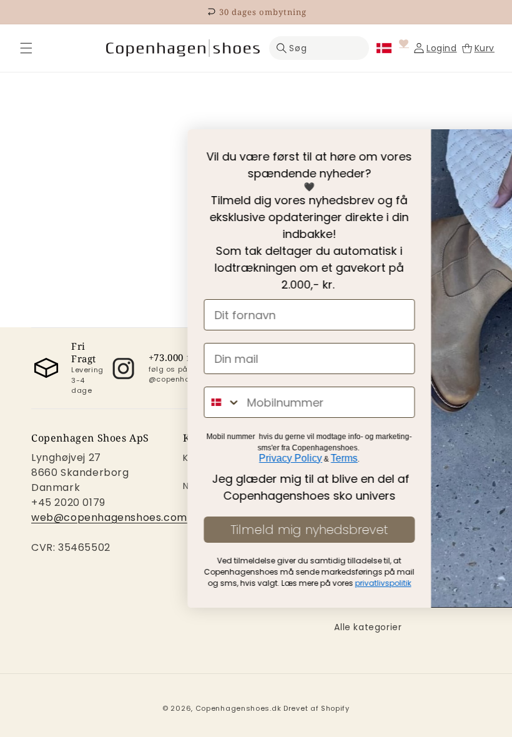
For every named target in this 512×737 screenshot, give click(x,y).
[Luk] (26, 48)
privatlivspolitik (231, 583)
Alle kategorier (367, 627)
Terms (192, 458)
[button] (26, 48)
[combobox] (70, 402)
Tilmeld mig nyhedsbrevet (157, 529)
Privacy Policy (138, 458)
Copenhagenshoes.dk (238, 708)
